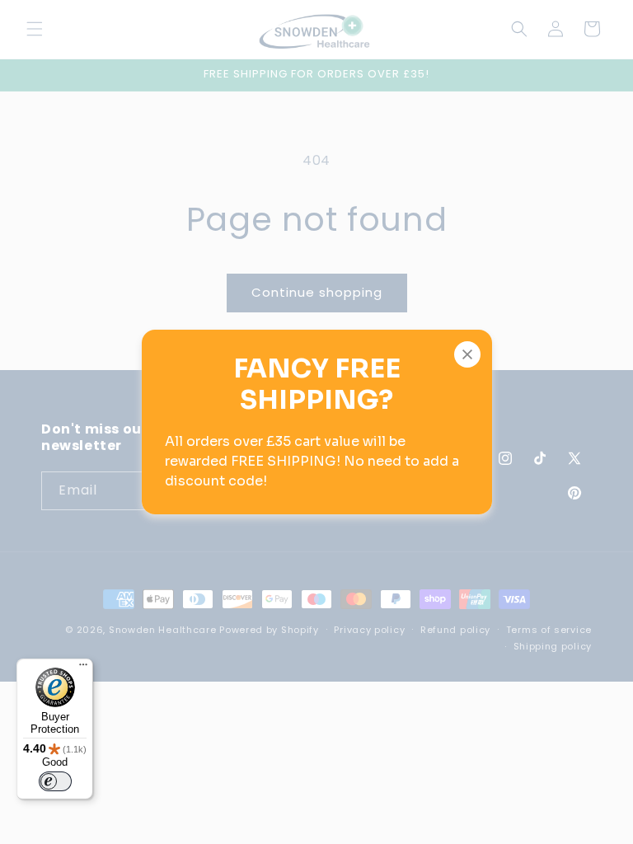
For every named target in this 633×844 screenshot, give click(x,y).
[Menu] (83, 668)
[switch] (55, 781)
